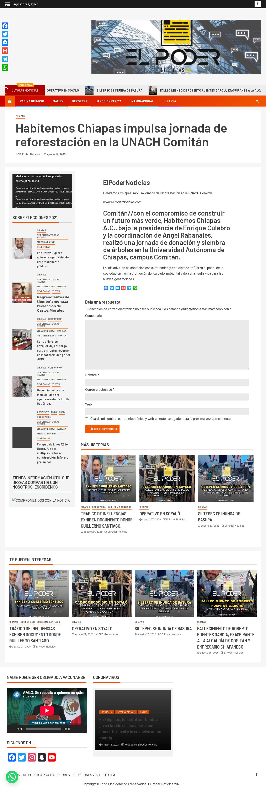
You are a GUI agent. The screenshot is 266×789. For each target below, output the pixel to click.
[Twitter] (5, 34)
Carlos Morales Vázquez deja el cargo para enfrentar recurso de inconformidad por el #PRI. (53, 350)
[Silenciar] (75, 729)
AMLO (54, 412)
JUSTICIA (169, 101)
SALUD (58, 101)
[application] (42, 191)
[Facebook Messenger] (5, 42)
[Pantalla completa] (81, 729)
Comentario (93, 316)
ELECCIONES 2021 (108, 101)
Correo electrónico (99, 390)
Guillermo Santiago (120, 507)
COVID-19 (106, 712)
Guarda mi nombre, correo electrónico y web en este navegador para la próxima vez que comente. (160, 419)
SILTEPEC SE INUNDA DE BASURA (89, 90)
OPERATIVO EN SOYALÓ (159, 513)
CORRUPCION (99, 507)
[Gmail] (5, 51)
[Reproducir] (12, 729)
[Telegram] (5, 59)
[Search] (257, 101)
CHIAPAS (20, 116)
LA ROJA (61, 429)
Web (88, 404)
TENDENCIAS (43, 247)
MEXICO (41, 434)
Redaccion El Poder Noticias (140, 744)
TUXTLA (56, 291)
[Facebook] (5, 26)
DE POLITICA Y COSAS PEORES (48, 236)
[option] (133, 722)
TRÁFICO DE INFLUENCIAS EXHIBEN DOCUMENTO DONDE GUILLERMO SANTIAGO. (107, 519)
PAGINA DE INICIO (32, 101)
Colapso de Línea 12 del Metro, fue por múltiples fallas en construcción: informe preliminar (53, 453)
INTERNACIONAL (142, 101)
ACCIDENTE (43, 412)
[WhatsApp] (5, 67)
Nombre (92, 375)
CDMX (62, 412)
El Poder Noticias (30, 154)
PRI (39, 336)
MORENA (61, 286)
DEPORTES (79, 101)
